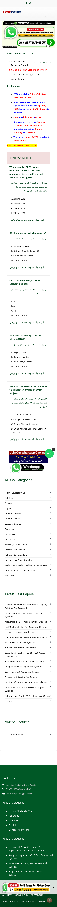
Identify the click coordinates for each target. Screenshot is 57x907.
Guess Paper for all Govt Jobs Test (20, 570)
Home (5, 901)
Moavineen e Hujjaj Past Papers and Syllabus (26, 621)
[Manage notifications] (49, 900)
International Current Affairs (18, 560)
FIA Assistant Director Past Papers (21, 677)
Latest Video (17, 734)
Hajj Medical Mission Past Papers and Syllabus (26, 627)
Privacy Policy (29, 901)
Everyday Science (13, 523)
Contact (42, 901)
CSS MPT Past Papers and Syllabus (21, 632)
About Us (15, 901)
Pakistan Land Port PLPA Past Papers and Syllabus (28, 696)
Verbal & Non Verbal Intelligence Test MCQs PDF (27, 565)
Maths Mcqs (10, 534)
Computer (10, 503)
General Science (12, 518)
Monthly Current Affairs (16, 544)
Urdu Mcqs (10, 539)
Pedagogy (9, 529)
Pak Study (9, 498)
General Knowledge (14, 513)
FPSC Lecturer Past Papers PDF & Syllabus (24, 661)
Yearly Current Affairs (15, 549)
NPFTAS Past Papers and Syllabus (20, 647)
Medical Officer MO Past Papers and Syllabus (26, 682)
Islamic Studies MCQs (15, 492)
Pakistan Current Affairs (16, 554)
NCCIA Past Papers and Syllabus (20, 642)
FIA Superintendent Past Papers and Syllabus (26, 637)
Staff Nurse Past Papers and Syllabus (22, 671)
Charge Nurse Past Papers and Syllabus (23, 666)
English (8, 508)
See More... (10, 575)
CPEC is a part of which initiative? (28, 232)
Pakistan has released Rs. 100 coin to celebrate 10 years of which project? (28, 390)
